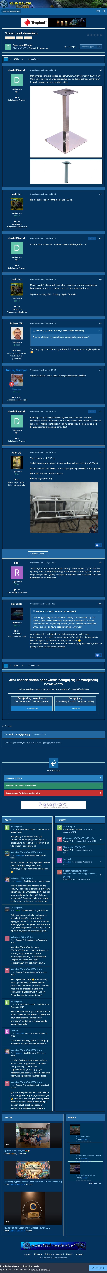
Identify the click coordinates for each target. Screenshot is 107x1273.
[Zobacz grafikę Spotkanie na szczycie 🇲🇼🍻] (33, 1135)
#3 (100, 238)
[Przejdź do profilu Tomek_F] (7, 938)
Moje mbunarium (83, 1136)
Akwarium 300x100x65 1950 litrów (26, 852)
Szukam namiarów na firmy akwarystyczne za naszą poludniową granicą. (80, 874)
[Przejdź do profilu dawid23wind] (8, 47)
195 (18, 631)
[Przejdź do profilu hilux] (7, 909)
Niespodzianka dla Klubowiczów (21, 785)
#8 (100, 452)
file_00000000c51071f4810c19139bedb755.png (27, 1228)
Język (27, 1254)
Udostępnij (71, 47)
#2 (100, 194)
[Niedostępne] (64, 507)
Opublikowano (37, 881)
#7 (100, 411)
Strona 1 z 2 (33, 59)
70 (17, 479)
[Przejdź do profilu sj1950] (59, 872)
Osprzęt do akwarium (38, 48)
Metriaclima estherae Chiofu (88, 1156)
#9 (100, 562)
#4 (100, 279)
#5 (100, 323)
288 (18, 590)
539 (18, 221)
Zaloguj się (75, 708)
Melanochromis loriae (85, 1175)
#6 (100, 370)
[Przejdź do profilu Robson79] (17, 333)
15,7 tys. (18, 397)
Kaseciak (15, 1030)
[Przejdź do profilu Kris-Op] (17, 462)
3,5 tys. (17, 350)
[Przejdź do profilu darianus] (7, 853)
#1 (101, 70)
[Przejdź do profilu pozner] (7, 879)
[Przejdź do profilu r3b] (17, 572)
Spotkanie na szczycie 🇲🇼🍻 (17, 1151)
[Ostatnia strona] (23, 59)
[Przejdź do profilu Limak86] (17, 614)
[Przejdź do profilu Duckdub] (7, 1031)
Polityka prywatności (54, 1254)
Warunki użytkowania (40, 1269)
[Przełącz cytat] (34, 330)
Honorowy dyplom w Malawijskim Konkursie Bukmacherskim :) (33, 1182)
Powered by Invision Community (53, 1258)
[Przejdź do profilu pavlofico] (17, 204)
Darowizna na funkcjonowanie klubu (23, 793)
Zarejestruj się (31, 708)
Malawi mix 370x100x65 (22, 878)
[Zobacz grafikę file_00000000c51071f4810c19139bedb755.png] (33, 1208)
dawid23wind (67, 330)
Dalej (16, 59)
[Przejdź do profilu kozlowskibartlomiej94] (7, 827)
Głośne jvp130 (17, 826)
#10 (100, 604)
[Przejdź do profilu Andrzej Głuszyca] (17, 380)
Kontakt (69, 1254)
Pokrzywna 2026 (14, 778)
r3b (64, 611)
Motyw (37, 1254)
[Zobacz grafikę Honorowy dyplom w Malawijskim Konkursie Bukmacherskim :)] (33, 1170)
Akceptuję (99, 1268)
